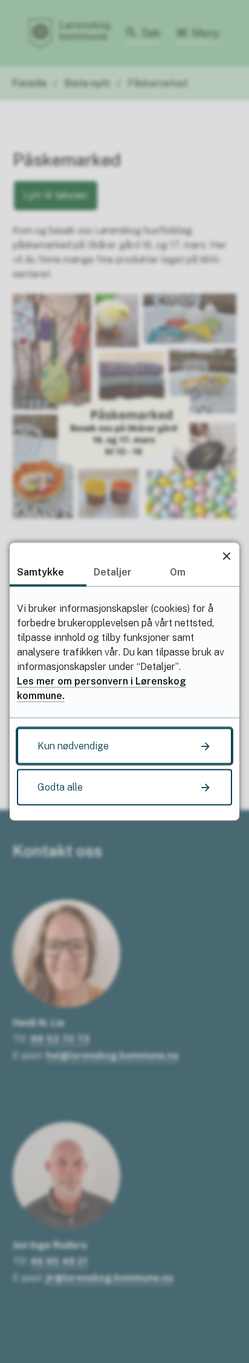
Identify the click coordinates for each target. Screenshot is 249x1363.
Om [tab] (178, 572)
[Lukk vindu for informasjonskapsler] (226, 556)
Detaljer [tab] (113, 572)
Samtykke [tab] (40, 572)
